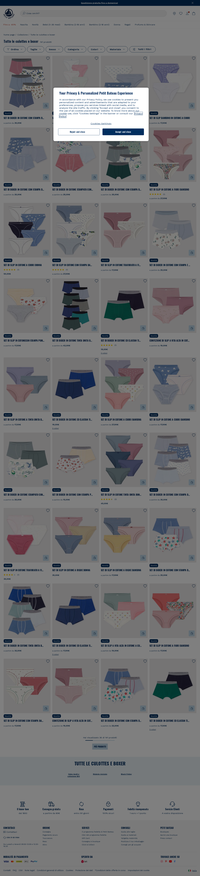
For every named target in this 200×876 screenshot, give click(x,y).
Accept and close (123, 131)
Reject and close (77, 131)
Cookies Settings (101, 123)
